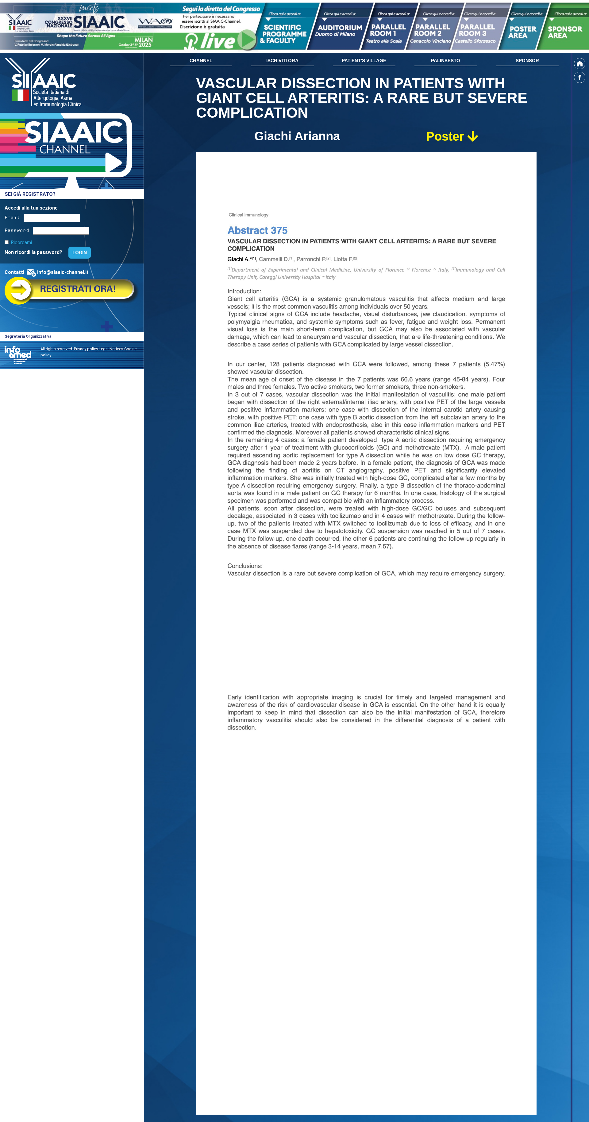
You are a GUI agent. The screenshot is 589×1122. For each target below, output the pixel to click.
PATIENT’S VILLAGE (364, 60)
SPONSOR (527, 60)
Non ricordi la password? (34, 252)
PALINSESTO (445, 60)
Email (12, 217)
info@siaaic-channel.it (63, 272)
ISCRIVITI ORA (282, 60)
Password (17, 229)
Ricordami (21, 242)
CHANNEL (201, 60)
